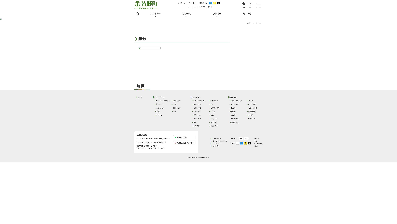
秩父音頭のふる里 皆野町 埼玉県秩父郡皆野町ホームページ (146, 5)
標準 (188, 3)
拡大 (194, 3)
